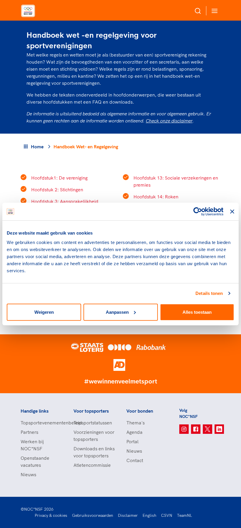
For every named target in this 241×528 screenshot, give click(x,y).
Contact (134, 460)
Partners (29, 432)
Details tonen (209, 293)
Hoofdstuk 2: (57, 189)
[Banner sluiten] (232, 212)
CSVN (166, 515)
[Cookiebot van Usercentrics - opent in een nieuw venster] (197, 211)
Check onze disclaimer (169, 121)
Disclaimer (128, 515)
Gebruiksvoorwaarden (92, 515)
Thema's (135, 423)
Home (37, 147)
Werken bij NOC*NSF (32, 445)
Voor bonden (139, 411)
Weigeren (44, 311)
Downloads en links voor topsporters (94, 452)
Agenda (134, 432)
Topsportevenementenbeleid (41, 423)
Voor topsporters (91, 411)
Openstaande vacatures (35, 461)
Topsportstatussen (92, 423)
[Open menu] (213, 11)
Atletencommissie (92, 465)
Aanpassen (117, 311)
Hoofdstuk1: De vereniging (59, 178)
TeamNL (184, 515)
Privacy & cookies (51, 515)
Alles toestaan (197, 311)
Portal (132, 441)
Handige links (34, 411)
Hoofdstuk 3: (64, 201)
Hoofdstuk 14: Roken (155, 197)
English (149, 515)
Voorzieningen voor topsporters (93, 435)
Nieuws (28, 474)
